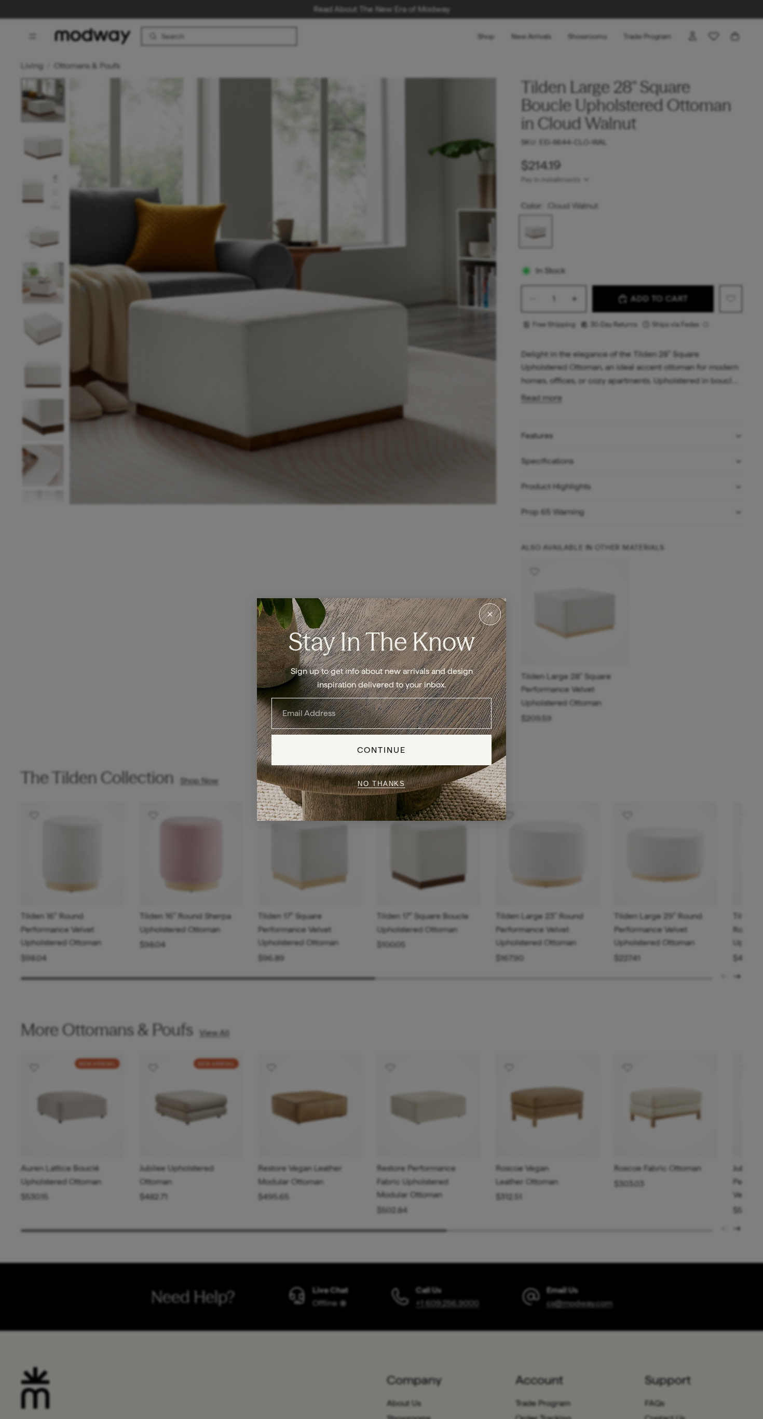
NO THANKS (381, 783)
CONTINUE (381, 750)
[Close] (490, 614)
